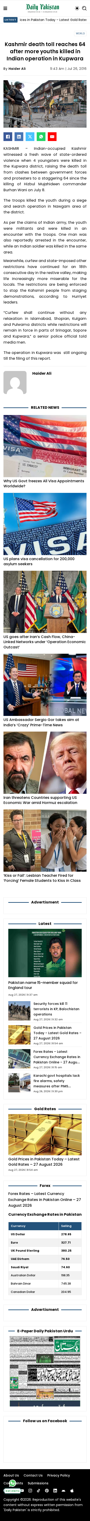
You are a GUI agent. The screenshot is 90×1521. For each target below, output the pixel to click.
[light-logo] (43, 8)
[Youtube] (22, 1490)
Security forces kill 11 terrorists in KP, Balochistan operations (56, 1008)
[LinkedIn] (19, 136)
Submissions (38, 1483)
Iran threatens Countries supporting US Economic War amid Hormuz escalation (40, 800)
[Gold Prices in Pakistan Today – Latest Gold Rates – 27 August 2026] (45, 1134)
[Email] (52, 136)
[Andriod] (63, 1490)
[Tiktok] (38, 1490)
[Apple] (72, 1490)
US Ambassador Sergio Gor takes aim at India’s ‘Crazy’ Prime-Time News (41, 722)
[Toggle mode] (77, 8)
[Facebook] (7, 136)
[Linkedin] (55, 1490)
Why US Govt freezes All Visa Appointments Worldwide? (43, 483)
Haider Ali (17, 68)
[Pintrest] (47, 1490)
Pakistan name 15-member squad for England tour (43, 985)
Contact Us (33, 1475)
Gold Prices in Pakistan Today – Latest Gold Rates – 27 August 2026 (57, 1032)
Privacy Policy (58, 1475)
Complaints (13, 1483)
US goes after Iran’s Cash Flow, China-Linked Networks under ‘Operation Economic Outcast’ (44, 642)
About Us (11, 1475)
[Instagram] (30, 1490)
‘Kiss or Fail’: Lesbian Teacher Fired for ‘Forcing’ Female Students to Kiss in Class (42, 878)
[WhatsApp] (41, 136)
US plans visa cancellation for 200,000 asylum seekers (39, 561)
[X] (30, 136)
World (80, 33)
